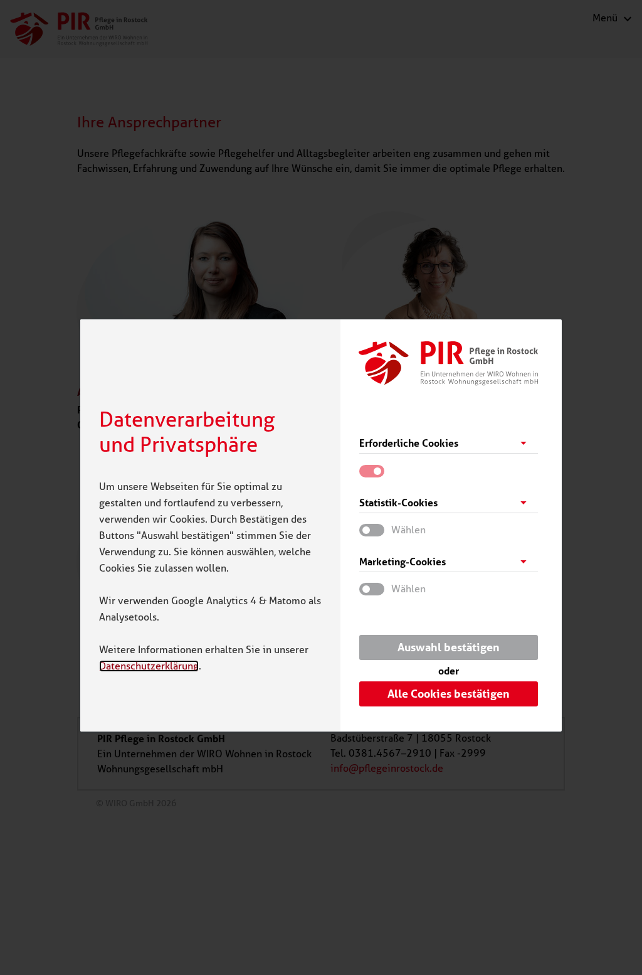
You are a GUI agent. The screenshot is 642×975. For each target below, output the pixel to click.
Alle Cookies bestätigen (448, 693)
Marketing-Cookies (402, 561)
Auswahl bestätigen (448, 647)
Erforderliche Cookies (408, 443)
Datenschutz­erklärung (149, 666)
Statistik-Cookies (398, 502)
